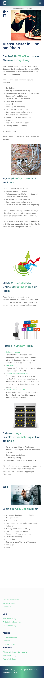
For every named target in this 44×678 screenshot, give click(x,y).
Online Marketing (9, 625)
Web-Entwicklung (9, 618)
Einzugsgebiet (18, 8)
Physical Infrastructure (11, 600)
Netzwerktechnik (9, 603)
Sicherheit (7, 607)
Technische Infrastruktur (12, 622)
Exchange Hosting (13, 352)
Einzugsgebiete (7, 672)
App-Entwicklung (9, 659)
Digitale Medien (9, 644)
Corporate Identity (10, 637)
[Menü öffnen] (40, 3)
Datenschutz (20, 670)
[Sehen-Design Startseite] (19, 3)
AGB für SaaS (33, 670)
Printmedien (7, 641)
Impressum (16, 672)
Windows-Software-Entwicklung (15, 652)
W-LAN (29, 8)
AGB (26, 670)
